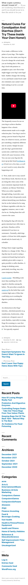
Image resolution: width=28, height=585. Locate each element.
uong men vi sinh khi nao (11, 342)
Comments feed (9, 566)
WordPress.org (9, 569)
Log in (4, 560)
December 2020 (9, 467)
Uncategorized (9, 545)
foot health (7, 520)
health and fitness (10, 528)
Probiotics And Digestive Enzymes (13, 404)
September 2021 (10, 464)
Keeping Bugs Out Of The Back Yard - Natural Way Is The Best (13, 418)
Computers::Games (11, 495)
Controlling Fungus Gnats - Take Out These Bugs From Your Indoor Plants (14, 410)
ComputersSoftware (11, 502)
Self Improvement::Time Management (13, 541)
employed (5, 290)
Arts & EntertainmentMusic (11, 485)
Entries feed (7, 563)
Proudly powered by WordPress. (11, 580)
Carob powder (6, 278)
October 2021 (8, 461)
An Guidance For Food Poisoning (12, 425)
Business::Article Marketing (10, 491)
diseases (6, 505)
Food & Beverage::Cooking (11, 515)
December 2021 (9, 454)
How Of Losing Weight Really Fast (12, 398)
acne (4, 481)
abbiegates (7, 42)
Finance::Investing (10, 511)
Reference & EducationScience (10, 535)
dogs (19, 340)
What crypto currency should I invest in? (11, 4)
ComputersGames (10, 498)
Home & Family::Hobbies (13, 531)
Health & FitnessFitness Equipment (13, 524)
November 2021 (9, 457)
